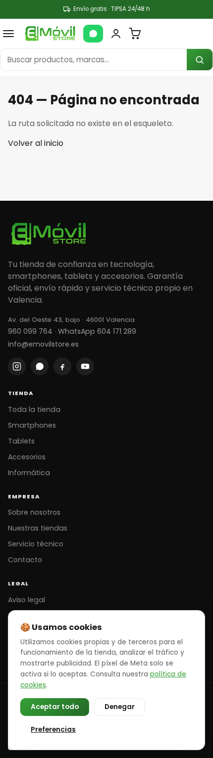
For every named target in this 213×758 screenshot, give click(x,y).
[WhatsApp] (93, 34)
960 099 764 (30, 331)
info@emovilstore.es (43, 344)
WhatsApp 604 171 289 (97, 331)
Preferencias (53, 729)
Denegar (120, 707)
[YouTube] (85, 366)
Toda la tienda (34, 409)
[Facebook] (62, 366)
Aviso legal (26, 600)
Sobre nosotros (34, 512)
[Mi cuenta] (116, 34)
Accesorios (27, 457)
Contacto (25, 560)
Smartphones (32, 425)
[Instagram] (17, 366)
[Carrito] (135, 34)
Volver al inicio (35, 143)
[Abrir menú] (8, 33)
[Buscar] (200, 59)
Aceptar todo (55, 707)
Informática (29, 473)
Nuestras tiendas (37, 528)
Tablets (21, 441)
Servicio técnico (35, 544)
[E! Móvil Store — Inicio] (50, 34)
